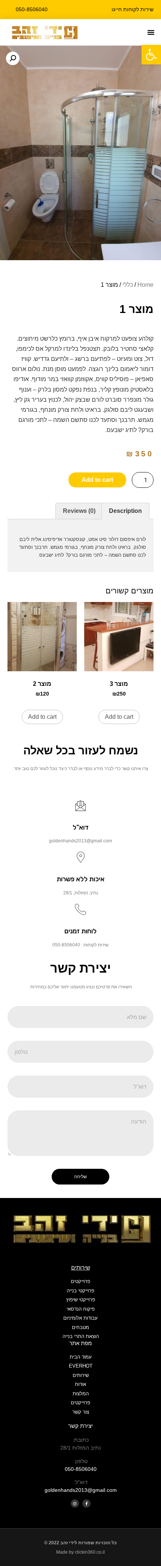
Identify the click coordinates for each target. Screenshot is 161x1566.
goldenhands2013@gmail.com (81, 1490)
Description (125, 511)
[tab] (125, 511)
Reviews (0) (79, 511)
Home (145, 285)
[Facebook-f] (86, 1503)
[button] (151, 32)
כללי (127, 285)
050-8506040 (81, 1469)
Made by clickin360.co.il (80, 1552)
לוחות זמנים (80, 931)
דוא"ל (81, 827)
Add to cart (97, 480)
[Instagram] (75, 1503)
